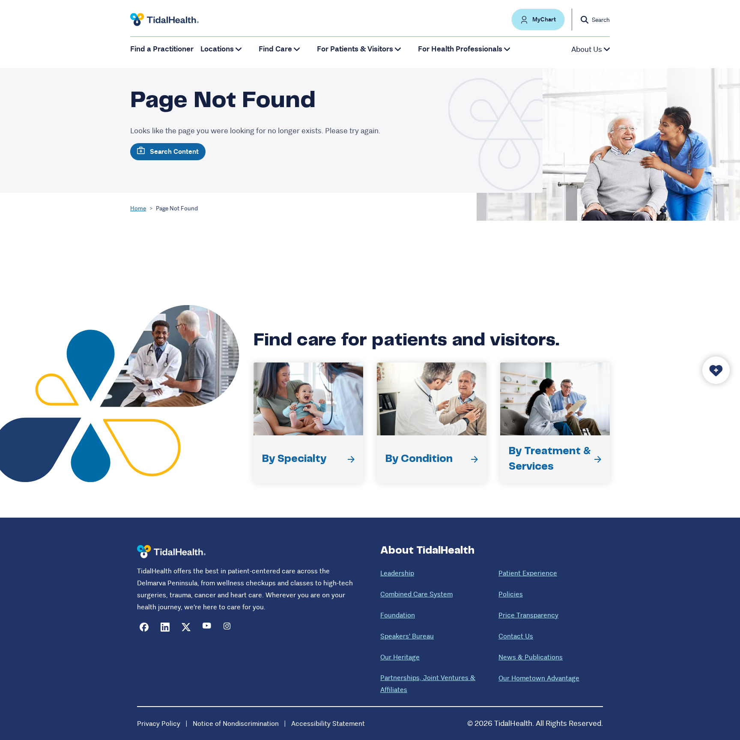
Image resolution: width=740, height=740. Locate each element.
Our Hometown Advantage (538, 678)
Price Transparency (528, 615)
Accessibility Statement (328, 723)
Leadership (397, 573)
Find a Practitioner (162, 49)
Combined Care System (416, 594)
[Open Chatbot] (716, 370)
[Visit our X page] (186, 627)
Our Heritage (400, 657)
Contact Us (515, 636)
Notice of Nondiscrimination (236, 723)
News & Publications (530, 657)
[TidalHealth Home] (164, 20)
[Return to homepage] (171, 551)
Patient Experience (527, 573)
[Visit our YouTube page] (207, 627)
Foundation (397, 615)
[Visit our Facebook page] (144, 627)
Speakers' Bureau (407, 636)
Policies (510, 594)
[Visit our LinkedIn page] (165, 627)
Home (138, 208)
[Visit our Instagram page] (228, 627)
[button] (538, 19)
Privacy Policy (158, 723)
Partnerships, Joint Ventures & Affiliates (427, 684)
